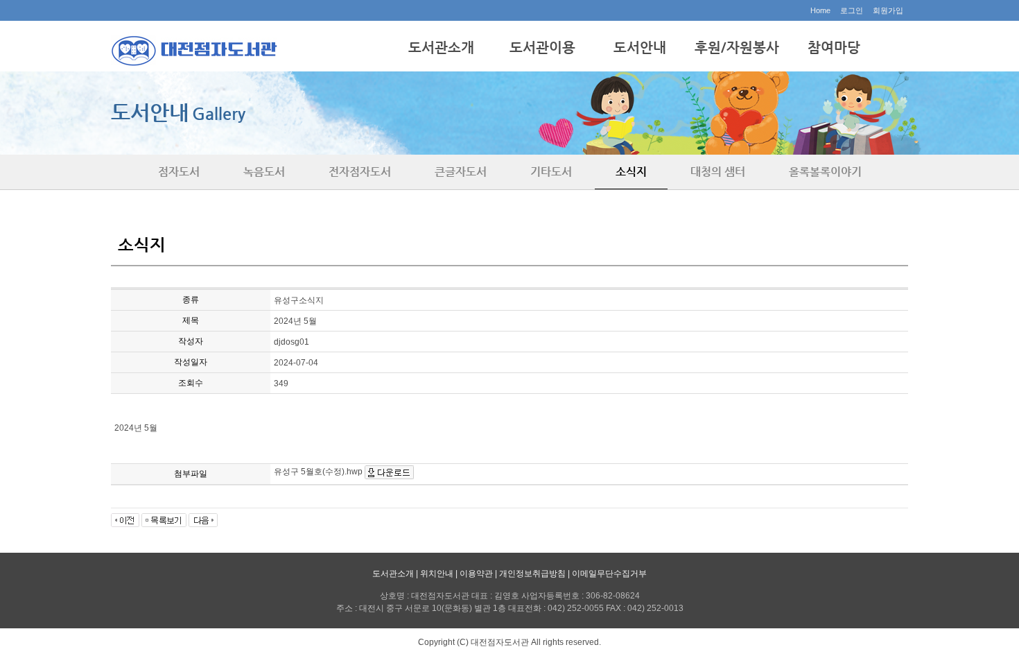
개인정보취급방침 (532, 573)
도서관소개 (441, 47)
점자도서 (179, 171)
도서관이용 (542, 47)
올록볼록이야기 (825, 171)
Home (820, 10)
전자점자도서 (360, 171)
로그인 (851, 10)
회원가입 (888, 10)
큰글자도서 (461, 171)
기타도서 (551, 171)
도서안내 (639, 47)
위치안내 (436, 573)
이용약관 (476, 573)
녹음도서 (264, 171)
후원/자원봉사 (737, 47)
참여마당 (834, 47)
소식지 (631, 171)
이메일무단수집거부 (609, 573)
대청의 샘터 (717, 171)
